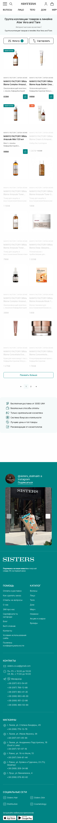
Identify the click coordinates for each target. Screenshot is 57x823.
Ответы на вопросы (13, 600)
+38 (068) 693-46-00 (17, 696)
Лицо (32, 595)
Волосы (33, 591)
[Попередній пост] (9, 516)
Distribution (12, 804)
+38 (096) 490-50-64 (17, 705)
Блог (5, 621)
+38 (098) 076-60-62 (17, 777)
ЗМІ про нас (9, 609)
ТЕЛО (32, 9)
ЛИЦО (21, 9)
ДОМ (43, 9)
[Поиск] (11, 4)
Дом (32, 604)
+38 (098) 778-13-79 (17, 729)
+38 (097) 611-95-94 (17, 738)
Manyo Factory (10, 78)
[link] (52, 4)
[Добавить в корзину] (25, 96)
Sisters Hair (12, 797)
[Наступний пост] (48, 516)
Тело (32, 600)
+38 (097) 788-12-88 (17, 687)
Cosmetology (40, 804)
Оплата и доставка (12, 591)
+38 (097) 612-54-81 (17, 683)
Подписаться (25, 482)
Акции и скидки (37, 618)
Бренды (34, 623)
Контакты (7, 630)
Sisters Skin (39, 797)
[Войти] (46, 4)
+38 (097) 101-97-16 (17, 749)
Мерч (32, 609)
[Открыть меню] (5, 4)
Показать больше (28, 375)
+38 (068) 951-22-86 (17, 700)
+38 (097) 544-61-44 (17, 757)
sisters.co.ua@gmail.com (19, 666)
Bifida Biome (22, 78)
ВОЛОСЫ (7, 9)
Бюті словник (9, 626)
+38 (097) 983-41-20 (17, 692)
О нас (5, 604)
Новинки (34, 614)
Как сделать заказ (12, 595)
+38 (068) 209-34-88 (17, 768)
